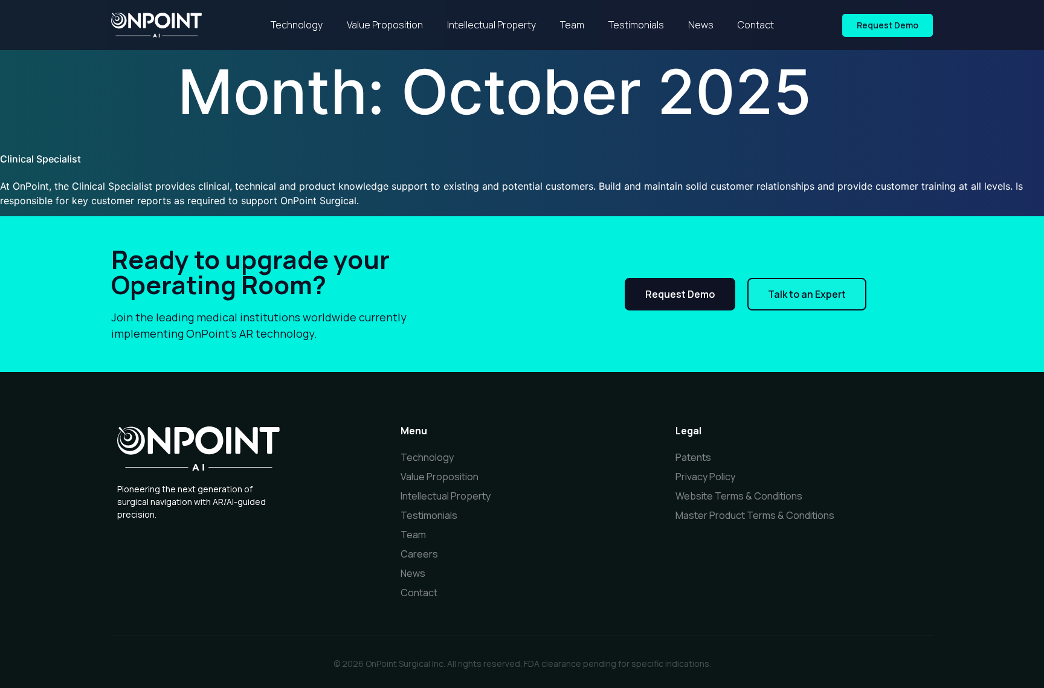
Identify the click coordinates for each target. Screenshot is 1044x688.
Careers (419, 554)
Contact (756, 24)
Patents (693, 457)
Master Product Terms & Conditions (754, 515)
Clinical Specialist (40, 159)
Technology (297, 24)
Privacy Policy (705, 476)
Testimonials (636, 24)
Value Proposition (385, 24)
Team (572, 24)
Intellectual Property (491, 24)
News (701, 24)
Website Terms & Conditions (738, 496)
